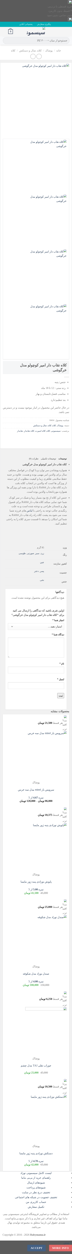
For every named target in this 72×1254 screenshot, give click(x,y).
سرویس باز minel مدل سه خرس (36, 789)
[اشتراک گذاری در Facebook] (60, 438)
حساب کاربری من (36, 1202)
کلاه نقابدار (29, 431)
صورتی (30, 553)
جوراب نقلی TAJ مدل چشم (36, 1065)
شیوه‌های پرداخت (36, 1187)
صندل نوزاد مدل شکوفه (36, 973)
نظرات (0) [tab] (33, 459)
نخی (42, 580)
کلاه (13, 50)
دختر (36, 571)
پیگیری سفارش (44, 24)
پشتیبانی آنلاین (26, 24)
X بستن (67, 1242)
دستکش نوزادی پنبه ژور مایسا (36, 1153)
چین (42, 562)
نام (61, 663)
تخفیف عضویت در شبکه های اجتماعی (36, 1197)
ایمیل (60, 679)
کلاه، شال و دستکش (30, 50)
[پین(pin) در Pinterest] (42, 438)
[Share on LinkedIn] (36, 438)
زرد (42, 553)
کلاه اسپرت (40, 431)
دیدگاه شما (58, 634)
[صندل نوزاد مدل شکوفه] (46, 939)
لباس (29, 510)
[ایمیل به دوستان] (48, 438)
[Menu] (67, 31)
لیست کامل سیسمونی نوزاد (35, 1173)
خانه (58, 50)
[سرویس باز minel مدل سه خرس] (46, 755)
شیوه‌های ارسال (36, 1182)
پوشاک (49, 50)
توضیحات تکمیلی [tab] (48, 459)
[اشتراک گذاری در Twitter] (54, 438)
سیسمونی (56, 431)
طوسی (22, 553)
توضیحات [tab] (62, 459)
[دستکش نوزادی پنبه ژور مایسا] (46, 1119)
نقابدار (20, 431)
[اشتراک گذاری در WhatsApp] (66, 438)
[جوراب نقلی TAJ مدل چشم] (46, 1031)
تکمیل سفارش (36, 1206)
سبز (37, 553)
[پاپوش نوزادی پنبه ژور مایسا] (46, 847)
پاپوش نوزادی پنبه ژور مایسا (36, 881)
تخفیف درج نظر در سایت (36, 1192)
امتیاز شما (58, 620)
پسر (42, 571)
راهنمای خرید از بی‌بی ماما (36, 1177)
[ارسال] (6, 40)
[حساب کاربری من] (4, 31)
